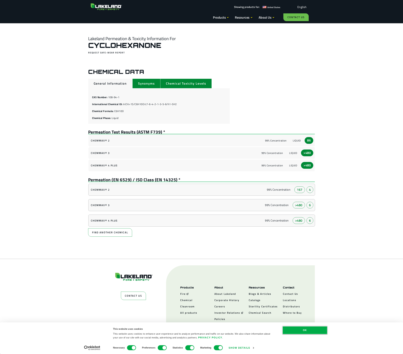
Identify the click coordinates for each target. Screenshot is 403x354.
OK (305, 330)
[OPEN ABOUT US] (273, 17)
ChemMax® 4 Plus (104, 165)
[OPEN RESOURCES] (251, 17)
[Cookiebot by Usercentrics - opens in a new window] (92, 347)
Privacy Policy (210, 337)
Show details (239, 347)
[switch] (162, 347)
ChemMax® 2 (100, 140)
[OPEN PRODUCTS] (228, 17)
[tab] (110, 83)
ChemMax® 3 (100, 153)
